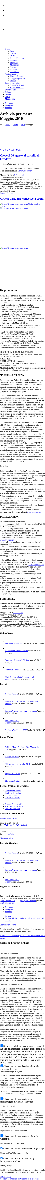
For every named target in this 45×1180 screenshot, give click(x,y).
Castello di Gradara (12, 797)
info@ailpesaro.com (36, 564)
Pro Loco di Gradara (13, 793)
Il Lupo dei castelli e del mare (16, 651)
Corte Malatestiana (12, 809)
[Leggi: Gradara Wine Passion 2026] (7, 728)
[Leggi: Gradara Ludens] (7, 692)
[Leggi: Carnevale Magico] (7, 667)
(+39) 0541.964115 (7, 901)
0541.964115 (9, 825)
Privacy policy (5, 1176)
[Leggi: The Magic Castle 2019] (7, 641)
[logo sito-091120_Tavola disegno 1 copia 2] (19, 45)
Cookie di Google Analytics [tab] (11, 1071)
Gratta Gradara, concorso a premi (22, 198)
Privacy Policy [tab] (6, 1166)
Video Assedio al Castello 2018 (17, 764)
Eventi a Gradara (6, 193)
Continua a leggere (25, 171)
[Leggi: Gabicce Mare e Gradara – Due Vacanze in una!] (7, 745)
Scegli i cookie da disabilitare (27, 936)
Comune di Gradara (13, 791)
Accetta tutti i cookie (8, 936)
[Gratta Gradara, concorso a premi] (22, 227)
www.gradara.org (34, 512)
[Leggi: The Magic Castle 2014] (7, 779)
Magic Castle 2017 (12, 774)
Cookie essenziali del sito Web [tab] (12, 984)
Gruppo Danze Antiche (14, 804)
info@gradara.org (7, 903)
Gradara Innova (11, 795)
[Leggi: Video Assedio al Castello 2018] (7, 762)
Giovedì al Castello (7, 150)
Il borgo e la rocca (12, 757)
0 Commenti (19, 175)
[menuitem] (25, 4)
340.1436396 (21, 825)
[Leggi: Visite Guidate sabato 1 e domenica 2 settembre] (7, 675)
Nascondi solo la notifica (29, 1179)
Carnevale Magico (12, 670)
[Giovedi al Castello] (11, 148)
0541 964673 (9, 834)
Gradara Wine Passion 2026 (16, 730)
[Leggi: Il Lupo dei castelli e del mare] (7, 648)
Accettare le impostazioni (10, 1179)
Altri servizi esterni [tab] (7, 1106)
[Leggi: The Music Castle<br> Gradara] (7, 718)
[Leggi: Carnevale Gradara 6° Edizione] (7, 658)
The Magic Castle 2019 (14, 643)
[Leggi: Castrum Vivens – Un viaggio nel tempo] (7, 709)
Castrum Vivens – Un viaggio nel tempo (21, 711)
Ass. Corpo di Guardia (14, 806)
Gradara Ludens (11, 694)
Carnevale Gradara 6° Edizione (17, 660)
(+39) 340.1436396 (28, 901)
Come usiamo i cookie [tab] (9, 953)
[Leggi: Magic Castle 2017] (7, 771)
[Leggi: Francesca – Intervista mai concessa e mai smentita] (7, 699)
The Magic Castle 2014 (14, 781)
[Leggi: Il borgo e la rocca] (7, 754)
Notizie (19, 150)
